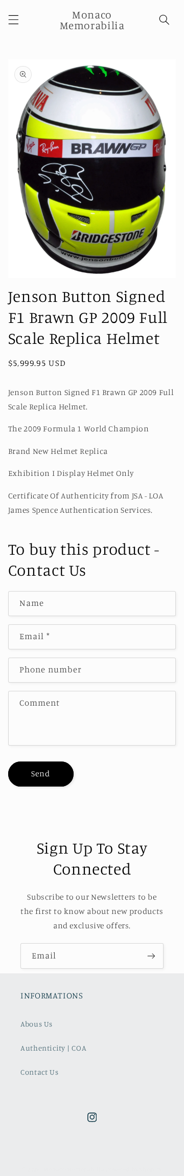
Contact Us (39, 1072)
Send (40, 773)
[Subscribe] (151, 955)
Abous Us (36, 1023)
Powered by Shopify (134, 1169)
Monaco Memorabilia (73, 1169)
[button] (13, 20)
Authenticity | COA (53, 1047)
